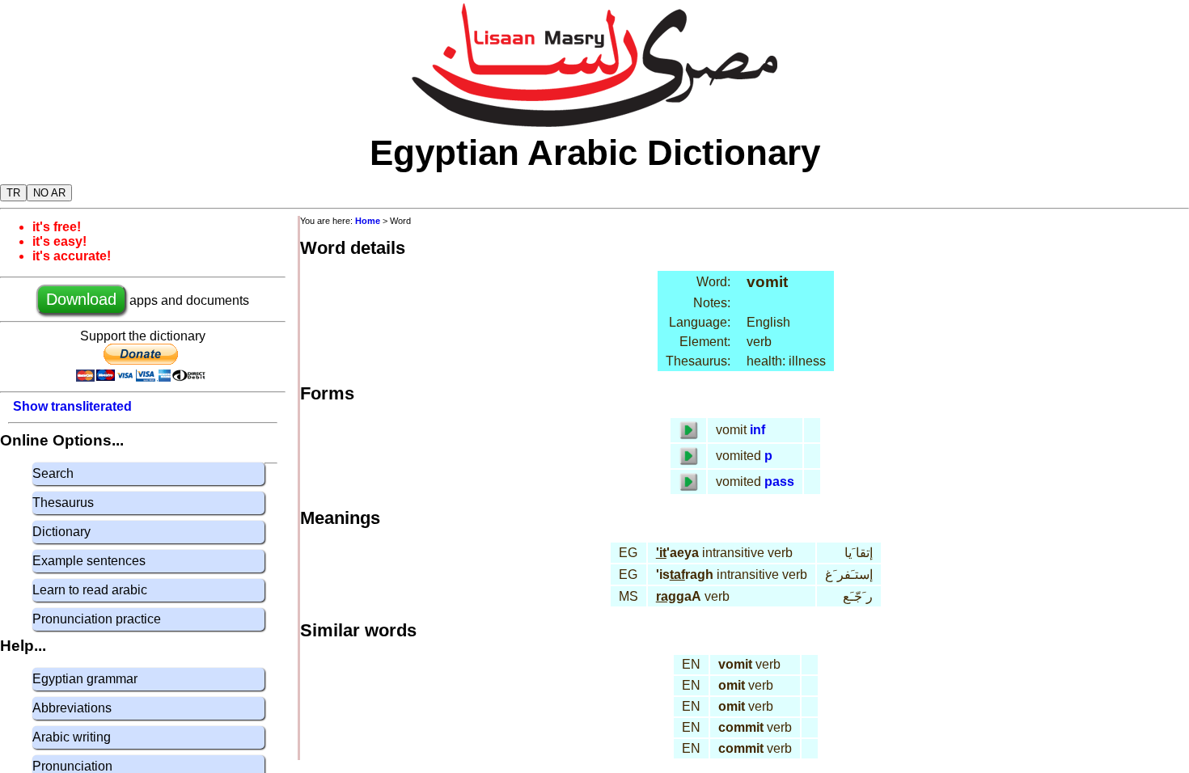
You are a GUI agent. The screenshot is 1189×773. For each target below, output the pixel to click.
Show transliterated (72, 406)
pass (779, 481)
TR (13, 193)
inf (757, 430)
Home (367, 221)
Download (81, 299)
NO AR (49, 193)
